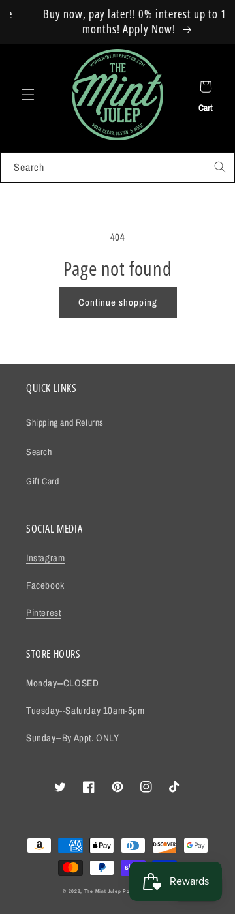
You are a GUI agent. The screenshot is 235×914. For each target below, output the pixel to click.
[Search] (220, 167)
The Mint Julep (102, 891)
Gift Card (42, 481)
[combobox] (117, 167)
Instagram (45, 558)
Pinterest (43, 612)
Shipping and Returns (65, 422)
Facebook (45, 585)
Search (39, 452)
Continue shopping (117, 302)
